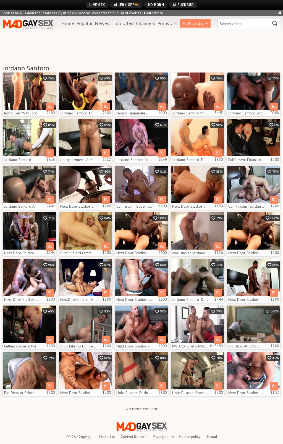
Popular (84, 23)
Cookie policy (189, 436)
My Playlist (193, 23)
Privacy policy (163, 436)
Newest (103, 23)
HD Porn (156, 4)
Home (67, 23)
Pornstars (167, 23)
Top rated (123, 23)
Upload (211, 436)
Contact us (107, 436)
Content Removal (134, 436)
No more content (141, 408)
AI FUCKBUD (183, 4)
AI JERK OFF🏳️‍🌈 (126, 4)
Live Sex (97, 4)
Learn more (153, 13)
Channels (145, 23)
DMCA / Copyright (80, 436)
